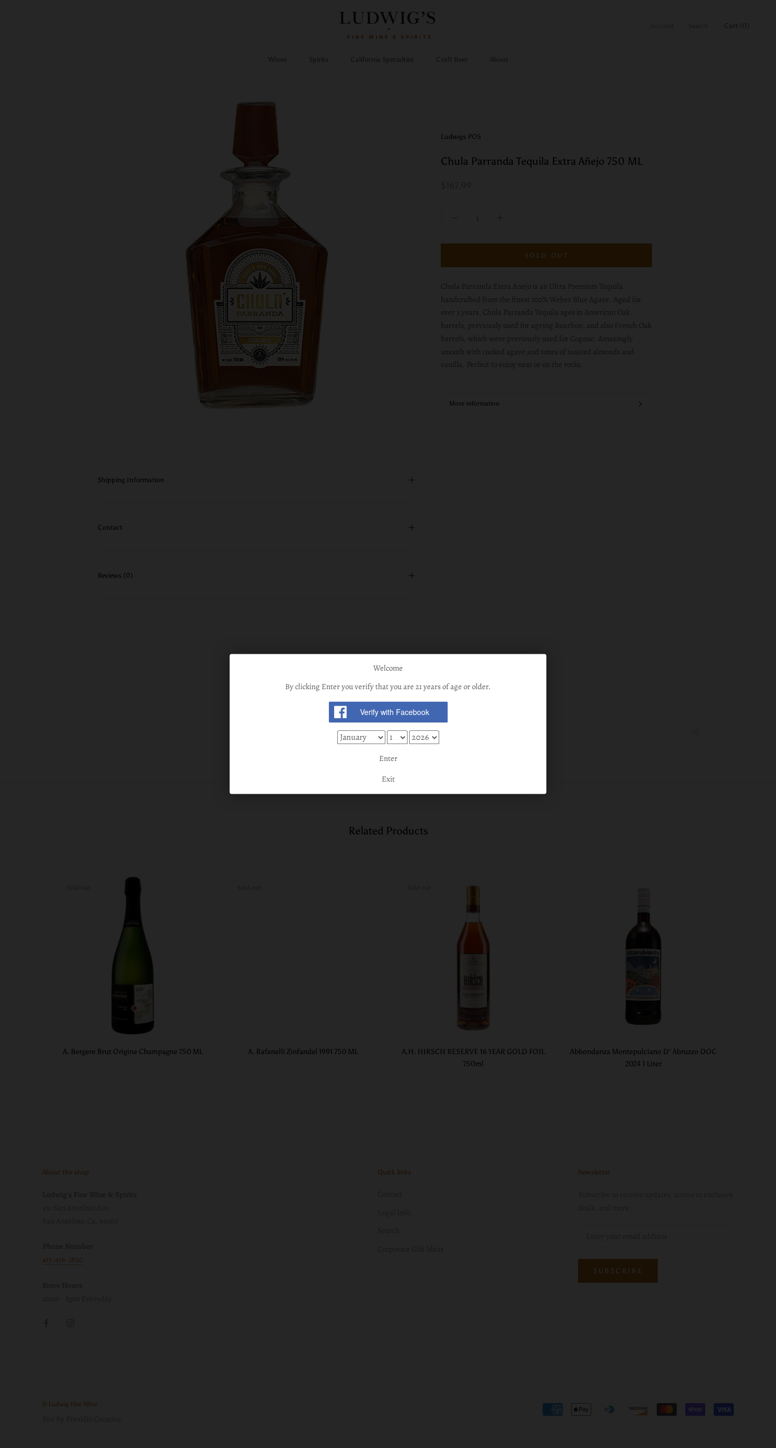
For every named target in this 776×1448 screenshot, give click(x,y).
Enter (388, 758)
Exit (388, 779)
